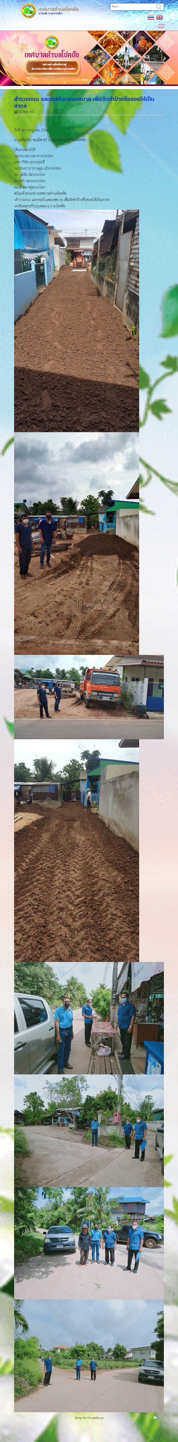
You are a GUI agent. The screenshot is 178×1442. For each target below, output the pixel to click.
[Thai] (150, 17)
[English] (159, 17)
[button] (13, 64)
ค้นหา (159, 6)
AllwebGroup (95, 1428)
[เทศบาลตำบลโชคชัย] (50, 10)
